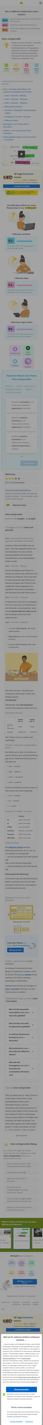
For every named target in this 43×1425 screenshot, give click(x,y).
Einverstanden (21, 1389)
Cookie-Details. (26, 1358)
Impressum (29, 1421)
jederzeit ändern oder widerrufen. (28, 1377)
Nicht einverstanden (21, 1407)
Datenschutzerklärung (9, 1358)
